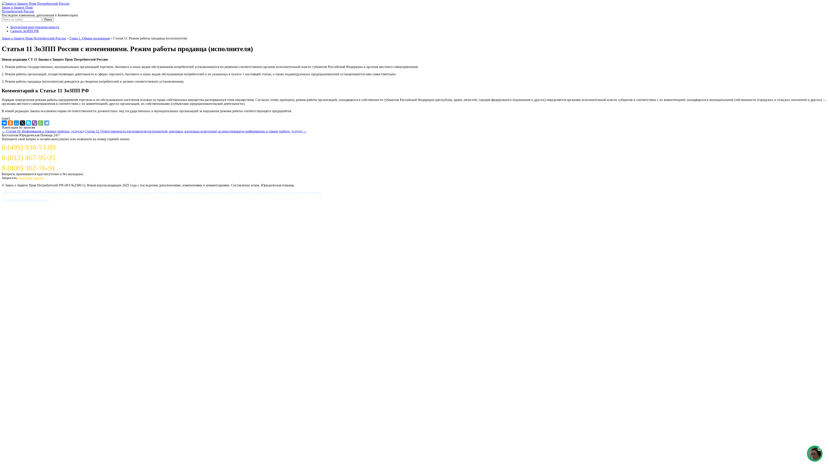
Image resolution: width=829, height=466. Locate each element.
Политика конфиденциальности (25, 200)
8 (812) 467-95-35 (28, 158)
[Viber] (34, 123)
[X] (22, 123)
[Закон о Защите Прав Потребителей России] (36, 3)
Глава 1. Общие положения (90, 38)
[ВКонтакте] (4, 123)
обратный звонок (30, 178)
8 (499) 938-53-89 (28, 147)
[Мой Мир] (16, 123)
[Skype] (28, 123)
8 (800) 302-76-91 (28, 168)
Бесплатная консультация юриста (34, 27)
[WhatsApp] (40, 123)
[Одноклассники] (10, 123)
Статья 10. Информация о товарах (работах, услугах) (43, 131)
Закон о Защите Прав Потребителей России (18, 9)
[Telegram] (46, 123)
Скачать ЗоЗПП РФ (24, 31)
